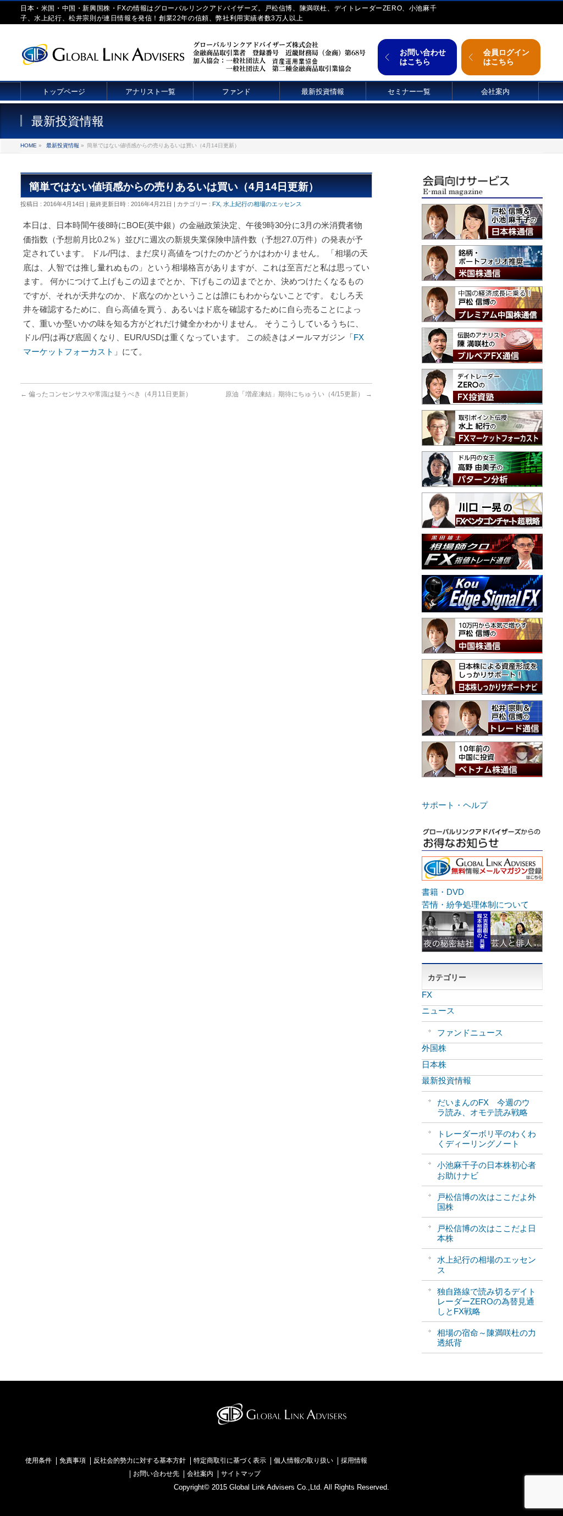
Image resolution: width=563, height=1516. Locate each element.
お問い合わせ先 (156, 1474)
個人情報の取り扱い (303, 1460)
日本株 (434, 1064)
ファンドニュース (470, 1032)
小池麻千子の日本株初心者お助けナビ (486, 1170)
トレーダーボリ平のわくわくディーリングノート (486, 1138)
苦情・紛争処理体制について (475, 904)
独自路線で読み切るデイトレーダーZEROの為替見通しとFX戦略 (486, 1301)
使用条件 (38, 1460)
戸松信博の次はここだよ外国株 (486, 1201)
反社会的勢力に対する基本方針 (139, 1460)
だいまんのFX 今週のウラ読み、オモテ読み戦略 (483, 1107)
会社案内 (200, 1474)
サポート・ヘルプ (455, 805)
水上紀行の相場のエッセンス (262, 204)
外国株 (434, 1048)
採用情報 (354, 1460)
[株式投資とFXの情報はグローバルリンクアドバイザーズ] (102, 53)
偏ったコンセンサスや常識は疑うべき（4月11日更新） (106, 394)
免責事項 (72, 1460)
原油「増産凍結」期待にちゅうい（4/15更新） (298, 394)
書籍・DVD (443, 892)
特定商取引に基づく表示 (230, 1460)
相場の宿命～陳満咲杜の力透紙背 (486, 1337)
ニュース (438, 1010)
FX (216, 204)
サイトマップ (241, 1474)
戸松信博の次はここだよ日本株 (486, 1233)
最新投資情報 (62, 145)
